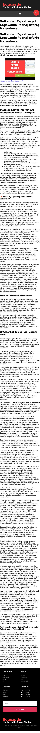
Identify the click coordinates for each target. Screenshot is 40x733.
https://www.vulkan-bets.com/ (11, 81)
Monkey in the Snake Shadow (17, 7)
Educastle (12, 4)
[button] (20, 14)
